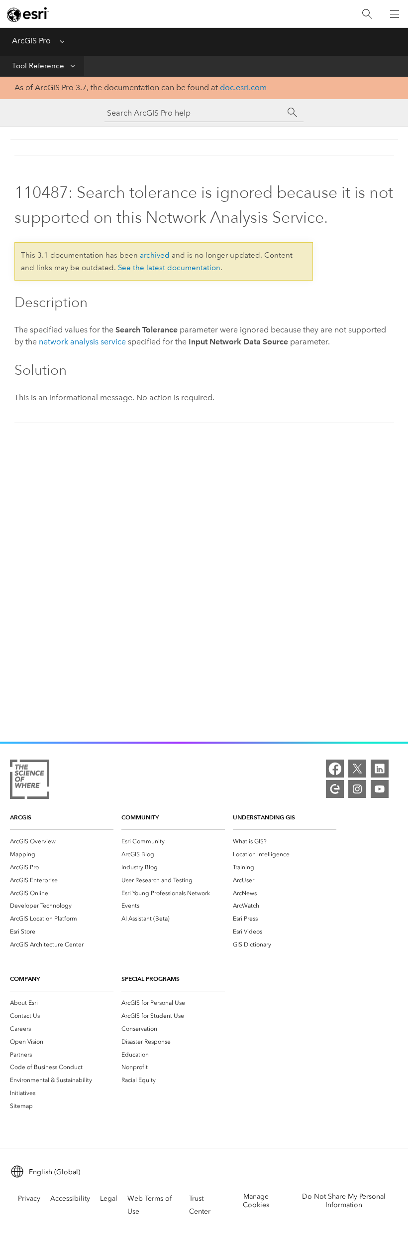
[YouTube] (380, 789)
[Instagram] (357, 789)
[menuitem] (61, 841)
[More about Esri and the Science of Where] (29, 781)
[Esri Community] (335, 789)
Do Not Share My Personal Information (344, 1200)
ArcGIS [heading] (20, 817)
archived (155, 255)
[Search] (367, 14)
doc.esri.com (243, 87)
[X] (357, 769)
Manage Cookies (256, 1200)
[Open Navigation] (394, 14)
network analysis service (82, 341)
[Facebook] (335, 769)
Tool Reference (38, 65)
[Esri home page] (28, 14)
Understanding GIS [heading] (264, 817)
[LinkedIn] (380, 769)
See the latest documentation (169, 267)
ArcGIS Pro (31, 40)
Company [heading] (25, 978)
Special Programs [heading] (150, 978)
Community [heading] (140, 817)
